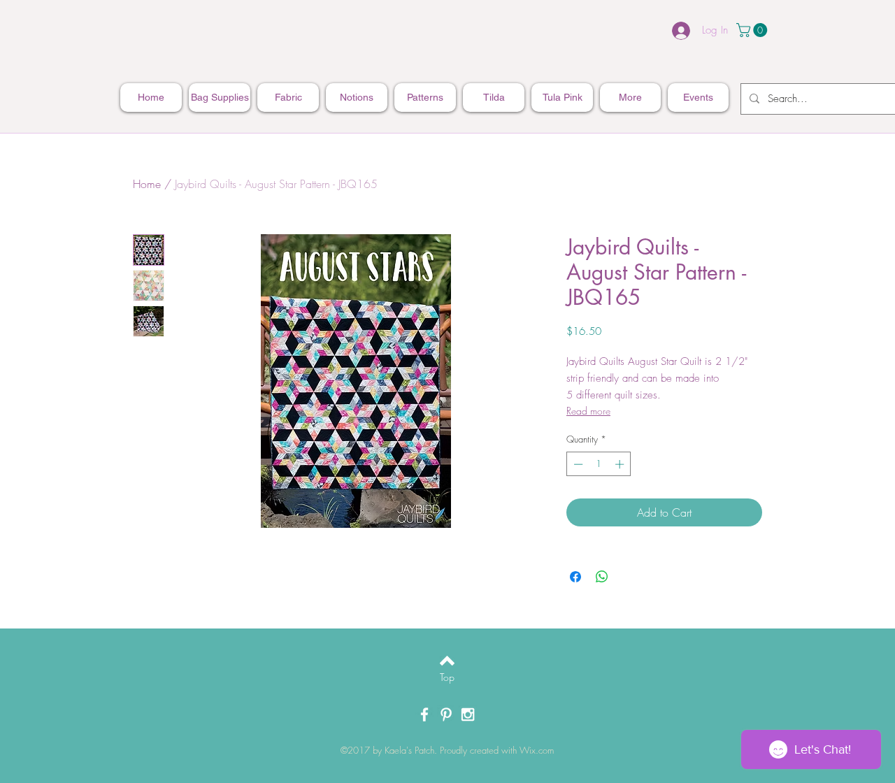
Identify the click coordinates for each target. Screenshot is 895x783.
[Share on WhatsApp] (602, 576)
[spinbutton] (599, 464)
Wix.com (537, 750)
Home (147, 184)
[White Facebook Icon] (424, 714)
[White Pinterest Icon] (446, 714)
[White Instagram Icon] (468, 714)
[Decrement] (576, 464)
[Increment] (621, 464)
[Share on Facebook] (575, 576)
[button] (753, 30)
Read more (588, 410)
